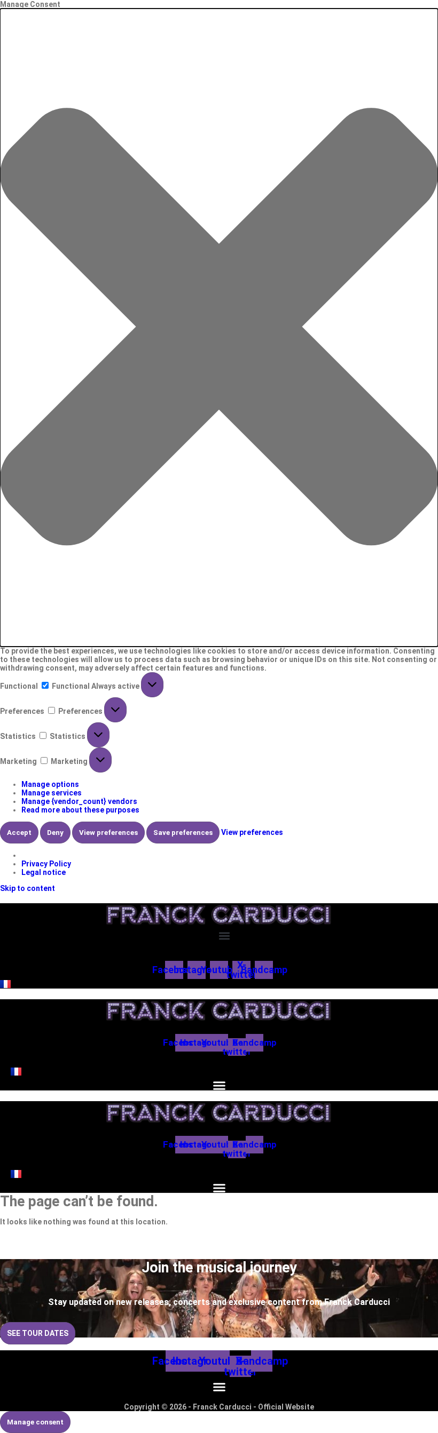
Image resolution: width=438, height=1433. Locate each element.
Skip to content (27, 888)
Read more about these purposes (80, 810)
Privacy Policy (46, 863)
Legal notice (43, 872)
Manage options (50, 784)
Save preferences (183, 833)
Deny (55, 833)
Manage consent (35, 1422)
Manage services (51, 793)
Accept (19, 833)
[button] (219, 328)
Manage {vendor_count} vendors (79, 801)
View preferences (108, 833)
